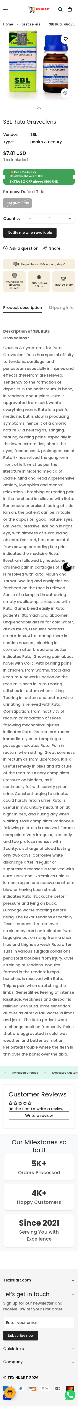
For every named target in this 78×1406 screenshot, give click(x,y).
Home (8, 24)
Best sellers (31, 24)
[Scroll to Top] (70, 1383)
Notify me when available (30, 232)
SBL (33, 134)
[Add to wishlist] (65, 39)
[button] (70, 9)
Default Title (19, 204)
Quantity (11, 218)
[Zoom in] (65, 93)
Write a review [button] (39, 1115)
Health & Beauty (46, 142)
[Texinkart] (39, 9)
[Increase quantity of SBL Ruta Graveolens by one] (70, 218)
